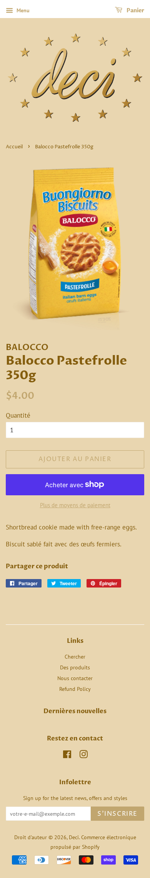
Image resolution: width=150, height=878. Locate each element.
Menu (22, 10)
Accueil (14, 147)
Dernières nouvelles (75, 711)
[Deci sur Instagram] (83, 755)
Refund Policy (75, 688)
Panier (134, 10)
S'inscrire (117, 814)
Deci (74, 837)
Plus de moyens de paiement (75, 505)
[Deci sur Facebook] (67, 755)
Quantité (18, 415)
